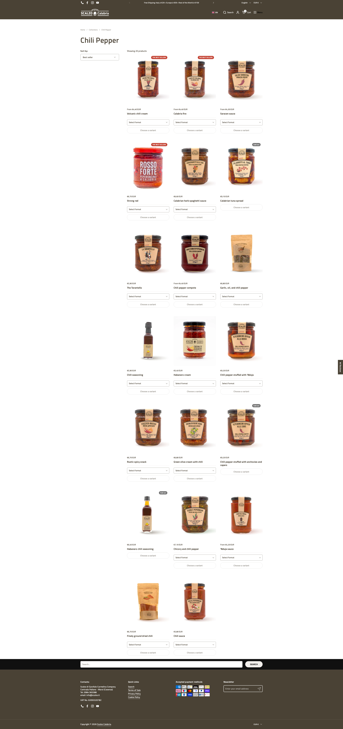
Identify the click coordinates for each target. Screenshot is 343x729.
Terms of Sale (134, 690)
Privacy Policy (134, 693)
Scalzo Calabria (104, 724)
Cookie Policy (134, 697)
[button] (228, 12)
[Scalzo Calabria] (94, 12)
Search (254, 664)
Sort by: (84, 51)
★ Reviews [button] (340, 367)
